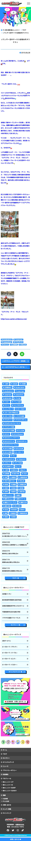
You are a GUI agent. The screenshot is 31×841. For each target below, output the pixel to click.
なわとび (5, 344)
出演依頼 (14, 344)
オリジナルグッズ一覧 (15, 671)
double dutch (20, 387)
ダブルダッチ (19, 342)
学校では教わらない (9, 481)
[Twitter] (15, 354)
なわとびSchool (18, 434)
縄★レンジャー (8, 495)
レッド (19, 466)
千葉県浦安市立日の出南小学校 (11, 611)
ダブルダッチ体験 (9, 427)
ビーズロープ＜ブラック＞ (10, 646)
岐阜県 (6, 484)
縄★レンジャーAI (8, 784)
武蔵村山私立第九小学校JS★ (11, 561)
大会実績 (5, 798)
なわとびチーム (22, 441)
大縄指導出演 (23, 477)
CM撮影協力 (8, 387)
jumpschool (7, 342)
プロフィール (7, 778)
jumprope (19, 339)
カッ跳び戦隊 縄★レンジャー (11, 30)
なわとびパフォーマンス (11, 445)
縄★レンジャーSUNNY (10, 790)
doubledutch (7, 339)
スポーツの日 (8, 416)
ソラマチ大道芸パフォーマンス (11, 617)
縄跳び (19, 495)
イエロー (6, 401)
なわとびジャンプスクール (11, 437)
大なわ (25, 473)
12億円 (6, 383)
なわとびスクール (9, 441)
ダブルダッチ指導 (9, 430)
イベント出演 (17, 401)
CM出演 (15, 383)
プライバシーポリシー (10, 770)
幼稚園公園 (23, 484)
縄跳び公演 (24, 502)
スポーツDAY (21, 409)
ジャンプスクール (18, 405)
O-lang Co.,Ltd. (12, 835)
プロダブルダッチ (9, 459)
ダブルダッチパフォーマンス (12, 423)
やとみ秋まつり (8, 466)
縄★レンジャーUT (8, 782)
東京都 (21, 488)
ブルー (14, 455)
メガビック (7, 463)
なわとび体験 (8, 448)
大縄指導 (13, 477)
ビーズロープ (19, 452)
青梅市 (6, 516)
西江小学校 (18, 506)
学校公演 (23, 344)
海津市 (6, 491)
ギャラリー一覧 (15, 625)
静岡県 (14, 516)
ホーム (5, 750)
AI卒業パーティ (6, 594)
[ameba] (23, 830)
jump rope (20, 391)
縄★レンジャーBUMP (9, 787)
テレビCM (21, 430)
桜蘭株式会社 (20, 824)
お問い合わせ (7, 805)
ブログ (24, 30)
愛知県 (14, 488)
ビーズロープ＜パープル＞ (10, 652)
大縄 (5, 477)
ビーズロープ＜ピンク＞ (9, 658)
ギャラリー (6, 758)
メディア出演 (18, 463)
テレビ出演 (6, 801)
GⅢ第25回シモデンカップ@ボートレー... (14, 535)
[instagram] (18, 830)
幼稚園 (14, 484)
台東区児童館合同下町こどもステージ (13, 606)
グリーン (6, 405)
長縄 (5, 513)
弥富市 (6, 488)
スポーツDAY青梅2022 (11, 412)
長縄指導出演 (23, 513)
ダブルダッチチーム (21, 419)
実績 (4, 795)
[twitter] (13, 830)
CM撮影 (23, 383)
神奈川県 (22, 491)
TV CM (18, 398)
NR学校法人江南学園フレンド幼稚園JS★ (14, 543)
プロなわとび (21, 459)
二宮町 (6, 470)
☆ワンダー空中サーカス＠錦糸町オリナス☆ (16, 32)
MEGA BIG (8, 398)
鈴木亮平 (14, 509)
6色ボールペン (6, 640)
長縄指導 (13, 513)
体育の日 (14, 470)
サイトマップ (7, 813)
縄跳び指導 (7, 506)
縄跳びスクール (21, 498)
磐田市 (14, 491)
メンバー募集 (7, 809)
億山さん (23, 470)
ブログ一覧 (15, 578)
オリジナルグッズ (8, 762)
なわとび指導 (8, 452)
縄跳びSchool (8, 498)
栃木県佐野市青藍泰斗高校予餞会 (12, 600)
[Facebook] (9, 354)
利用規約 (5, 774)
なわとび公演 (19, 448)
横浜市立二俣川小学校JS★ (10, 552)
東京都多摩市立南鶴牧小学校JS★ (12, 570)
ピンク (6, 455)
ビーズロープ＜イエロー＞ (10, 664)
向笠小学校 (16, 473)
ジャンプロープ (8, 409)
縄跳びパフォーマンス (10, 502)
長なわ (23, 509)
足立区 (6, 509)
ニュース (5, 766)
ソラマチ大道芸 (20, 416)
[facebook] (8, 830)
